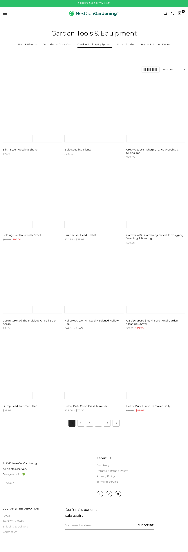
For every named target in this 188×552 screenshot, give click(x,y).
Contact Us (10, 532)
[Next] (116, 423)
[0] (180, 13)
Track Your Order (13, 521)
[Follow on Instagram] (109, 494)
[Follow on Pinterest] (118, 494)
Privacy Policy (106, 476)
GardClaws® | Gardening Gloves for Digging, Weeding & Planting (155, 236)
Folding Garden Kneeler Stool (22, 235)
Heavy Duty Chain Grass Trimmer (85, 406)
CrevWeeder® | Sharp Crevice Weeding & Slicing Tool (152, 151)
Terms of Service (107, 481)
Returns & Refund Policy (112, 471)
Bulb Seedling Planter (78, 149)
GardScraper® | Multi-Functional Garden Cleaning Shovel (152, 322)
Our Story (103, 465)
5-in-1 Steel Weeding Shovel (20, 149)
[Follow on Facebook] (100, 494)
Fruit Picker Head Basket (80, 235)
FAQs (6, 515)
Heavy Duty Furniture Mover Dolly (148, 406)
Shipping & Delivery (15, 526)
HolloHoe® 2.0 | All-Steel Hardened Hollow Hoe (91, 322)
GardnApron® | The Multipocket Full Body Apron (30, 322)
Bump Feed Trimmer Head (20, 406)
